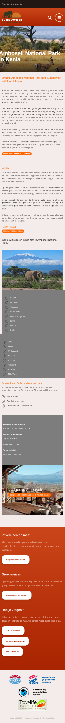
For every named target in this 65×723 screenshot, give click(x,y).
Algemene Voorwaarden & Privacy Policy (40, 718)
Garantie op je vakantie (12, 4)
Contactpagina (13, 630)
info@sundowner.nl (15, 641)
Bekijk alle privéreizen (15, 560)
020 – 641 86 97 (12, 652)
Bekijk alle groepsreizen (16, 595)
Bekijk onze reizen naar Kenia (16, 154)
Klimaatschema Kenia (13, 231)
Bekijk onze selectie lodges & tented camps (29, 495)
